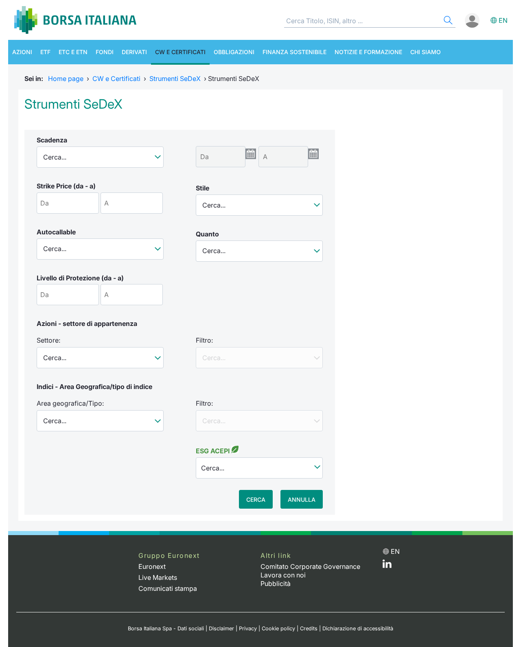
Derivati (134, 51)
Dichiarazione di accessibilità (357, 628)
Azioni (22, 51)
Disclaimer (221, 628)
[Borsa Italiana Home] (75, 20)
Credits (308, 628)
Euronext (152, 566)
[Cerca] (447, 21)
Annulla (301, 499)
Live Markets (157, 577)
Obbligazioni (234, 51)
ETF (45, 51)
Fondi (105, 51)
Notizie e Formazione (368, 51)
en (503, 20)
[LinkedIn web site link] (387, 566)
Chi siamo (425, 51)
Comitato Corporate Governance (310, 566)
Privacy (248, 628)
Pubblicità (275, 583)
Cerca (255, 499)
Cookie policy (278, 628)
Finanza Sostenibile (294, 51)
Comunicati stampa (167, 588)
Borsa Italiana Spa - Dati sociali (166, 628)
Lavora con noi (283, 575)
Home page (65, 78)
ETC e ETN (73, 51)
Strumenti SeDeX (175, 78)
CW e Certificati (180, 51)
